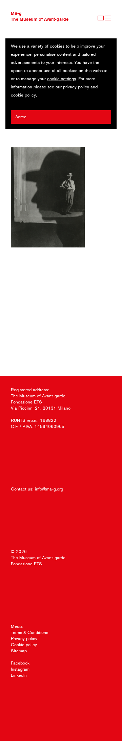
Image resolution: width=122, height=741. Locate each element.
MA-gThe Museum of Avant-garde (39, 16)
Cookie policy (24, 644)
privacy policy (76, 86)
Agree (20, 116)
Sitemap (19, 650)
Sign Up (101, 18)
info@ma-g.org (49, 489)
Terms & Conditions (29, 632)
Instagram (20, 669)
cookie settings (61, 78)
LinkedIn (19, 675)
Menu (108, 18)
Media (17, 626)
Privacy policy (24, 638)
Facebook (20, 663)
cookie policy (23, 95)
